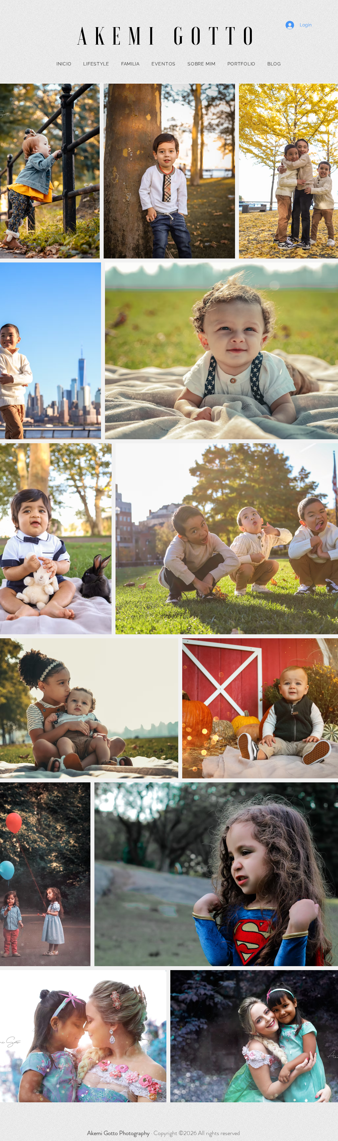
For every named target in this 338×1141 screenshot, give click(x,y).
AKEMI (125, 36)
